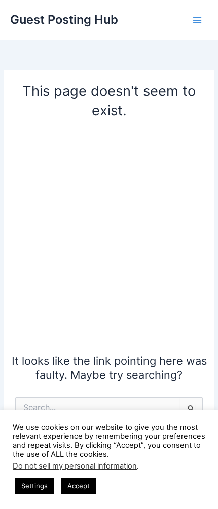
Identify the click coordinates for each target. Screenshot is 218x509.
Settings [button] (34, 486)
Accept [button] (78, 486)
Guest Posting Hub (64, 19)
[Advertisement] (109, 240)
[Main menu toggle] (197, 20)
